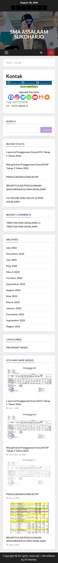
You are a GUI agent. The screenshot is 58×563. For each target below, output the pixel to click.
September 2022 (15, 284)
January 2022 (13, 308)
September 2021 (15, 320)
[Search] (41, 53)
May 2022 (11, 296)
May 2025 (11, 265)
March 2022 (13, 302)
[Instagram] (17, 97)
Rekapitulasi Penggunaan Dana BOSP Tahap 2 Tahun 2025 (29, 428)
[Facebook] (11, 97)
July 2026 (11, 247)
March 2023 (13, 271)
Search (11, 121)
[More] (47, 97)
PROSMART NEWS (17, 347)
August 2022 (13, 290)
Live (51, 52)
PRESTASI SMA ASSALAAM (22, 222)
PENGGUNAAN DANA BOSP (22, 176)
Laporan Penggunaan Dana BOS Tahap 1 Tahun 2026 (29, 381)
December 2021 (15, 314)
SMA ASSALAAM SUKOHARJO (29, 34)
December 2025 (15, 253)
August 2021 (13, 326)
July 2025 (11, 259)
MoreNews (48, 556)
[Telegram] (23, 97)
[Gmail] (41, 97)
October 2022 (14, 277)
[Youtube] (35, 97)
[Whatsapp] (29, 97)
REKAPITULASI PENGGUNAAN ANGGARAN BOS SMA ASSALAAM (29, 518)
